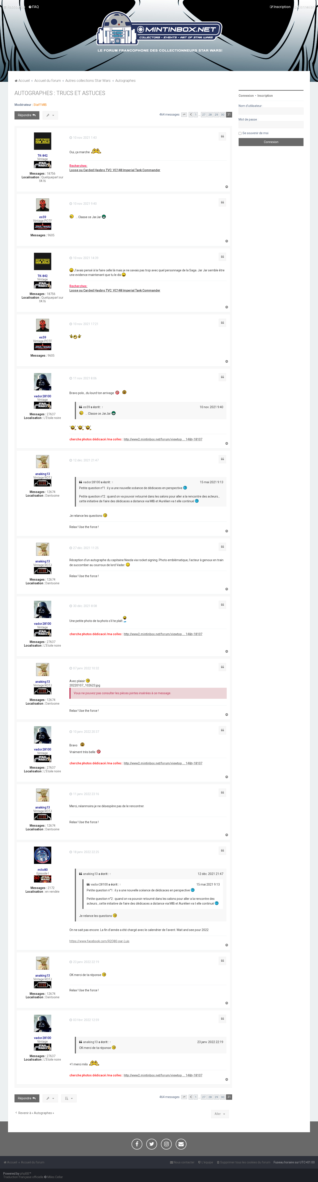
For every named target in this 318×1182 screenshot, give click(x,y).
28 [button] (210, 114)
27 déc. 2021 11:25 (85, 548)
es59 (42, 217)
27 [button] (203, 114)
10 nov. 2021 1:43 (84, 137)
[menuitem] (33, 7)
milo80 (43, 869)
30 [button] (222, 114)
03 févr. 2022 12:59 (85, 1020)
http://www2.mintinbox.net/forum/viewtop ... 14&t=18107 (163, 439)
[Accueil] (159, 32)
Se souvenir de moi (255, 133)
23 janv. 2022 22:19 (85, 962)
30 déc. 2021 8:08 (84, 606)
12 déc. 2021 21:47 (85, 460)
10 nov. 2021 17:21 (85, 324)
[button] (184, 115)
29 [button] (216, 114)
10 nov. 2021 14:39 (85, 258)
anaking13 (42, 474)
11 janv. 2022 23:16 (85, 794)
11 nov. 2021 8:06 (84, 378)
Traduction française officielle (23, 1177)
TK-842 (43, 155)
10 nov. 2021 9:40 (84, 203)
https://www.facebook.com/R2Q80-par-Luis (99, 941)
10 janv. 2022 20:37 (85, 731)
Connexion (246, 95)
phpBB (24, 1173)
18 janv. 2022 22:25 (85, 852)
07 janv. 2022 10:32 (85, 668)
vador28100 (42, 396)
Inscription (265, 95)
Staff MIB (40, 104)
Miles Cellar (55, 1177)
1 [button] (195, 114)
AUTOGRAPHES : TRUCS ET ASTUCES (59, 93)
